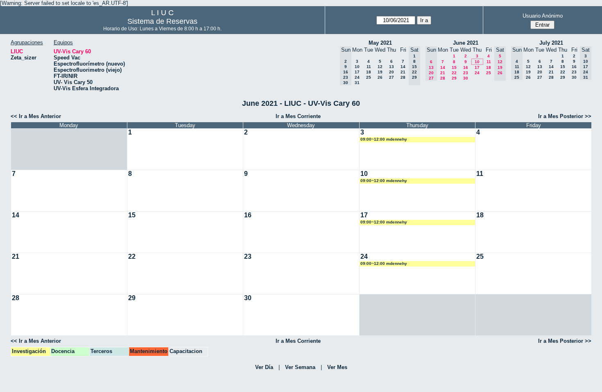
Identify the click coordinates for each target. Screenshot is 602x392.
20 (391, 72)
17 (357, 72)
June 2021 (465, 43)
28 (403, 77)
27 (391, 77)
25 (368, 77)
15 (454, 67)
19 (380, 72)
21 (403, 72)
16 (465, 67)
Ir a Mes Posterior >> (564, 116)
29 (454, 78)
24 (357, 77)
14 (403, 66)
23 (465, 73)
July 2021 (551, 43)
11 (369, 66)
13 (391, 66)
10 (357, 66)
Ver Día (264, 367)
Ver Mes (337, 367)
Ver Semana (300, 367)
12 (380, 66)
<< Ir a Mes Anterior (36, 116)
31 (357, 82)
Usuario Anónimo (543, 16)
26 (380, 77)
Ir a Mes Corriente (298, 116)
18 (368, 72)
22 (454, 73)
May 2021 (380, 43)
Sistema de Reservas (162, 21)
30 (465, 78)
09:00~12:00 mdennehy (383, 139)
